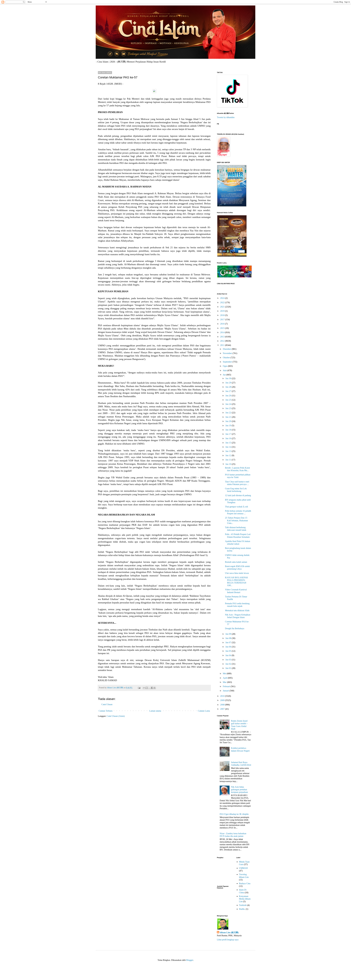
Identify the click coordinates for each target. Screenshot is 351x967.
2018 (222, 315)
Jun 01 (228, 668)
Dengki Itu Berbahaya (234, 628)
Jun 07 (228, 642)
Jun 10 (228, 464)
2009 (222, 700)
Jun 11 (228, 460)
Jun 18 (228, 430)
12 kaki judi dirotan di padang (238, 495)
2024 (222, 298)
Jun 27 (228, 391)
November (228, 353)
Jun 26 (228, 395)
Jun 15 (228, 442)
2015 (222, 328)
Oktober (226, 357)
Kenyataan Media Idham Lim (244, 899)
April (225, 678)
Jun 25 (228, 400)
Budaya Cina (244, 883)
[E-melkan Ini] (144, 687)
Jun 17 (228, 434)
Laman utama (155, 711)
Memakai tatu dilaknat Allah (237, 610)
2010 (222, 696)
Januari (226, 690)
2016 (222, 324)
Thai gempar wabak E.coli (236, 506)
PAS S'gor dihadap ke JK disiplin (234, 814)
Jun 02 (228, 664)
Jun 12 (228, 455)
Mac (225, 682)
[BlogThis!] (146, 687)
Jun (224, 375)
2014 (222, 332)
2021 (222, 307)
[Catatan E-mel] (139, 687)
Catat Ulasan (106, 704)
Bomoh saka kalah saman (236, 562)
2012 (222, 341)
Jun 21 (228, 417)
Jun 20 (228, 421)
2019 (222, 311)
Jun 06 (228, 647)
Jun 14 (228, 447)
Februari (227, 686)
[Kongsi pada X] (149, 687)
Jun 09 (228, 634)
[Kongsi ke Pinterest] (154, 687)
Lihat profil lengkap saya (227, 939)
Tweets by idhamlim (225, 117)
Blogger (189, 960)
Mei (225, 673)
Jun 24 (228, 404)
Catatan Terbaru (105, 711)
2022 (222, 302)
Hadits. (242, 909)
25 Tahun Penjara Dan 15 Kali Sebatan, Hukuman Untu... (236, 520)
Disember (227, 349)
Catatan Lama (204, 711)
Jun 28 (228, 387)
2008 (222, 704)
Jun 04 (228, 655)
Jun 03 (228, 659)
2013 (222, 336)
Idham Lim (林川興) (229, 932)
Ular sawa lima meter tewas (237, 573)
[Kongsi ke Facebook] (152, 687)
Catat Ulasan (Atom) (116, 716)
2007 (222, 709)
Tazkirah (243, 905)
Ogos (225, 366)
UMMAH (243, 868)
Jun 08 (228, 638)
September (228, 362)
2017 (222, 319)
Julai (225, 370)
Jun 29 (228, 382)
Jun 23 (228, 408)
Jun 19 (228, 425)
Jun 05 (228, 651)
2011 (222, 345)
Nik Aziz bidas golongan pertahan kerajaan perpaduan (239, 789)
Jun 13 (228, 451)
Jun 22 (228, 412)
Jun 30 (228, 378)
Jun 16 (228, 438)
